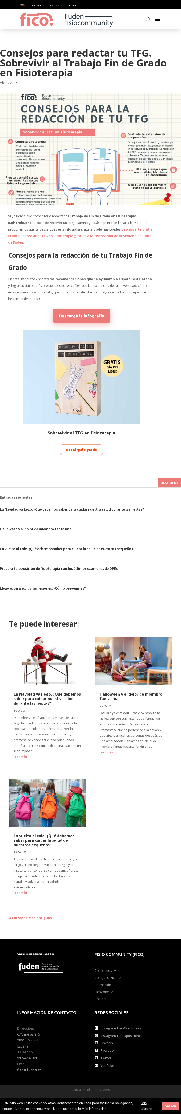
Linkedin (106, 1043)
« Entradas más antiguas (30, 917)
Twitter (105, 1058)
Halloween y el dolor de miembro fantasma (35, 529)
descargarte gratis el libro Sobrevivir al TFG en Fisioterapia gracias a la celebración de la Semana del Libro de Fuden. (80, 236)
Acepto (170, 1106)
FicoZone (102, 992)
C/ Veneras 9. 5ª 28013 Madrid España (29, 1040)
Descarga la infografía (81, 315)
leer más (20, 756)
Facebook (107, 1050)
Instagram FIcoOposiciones (121, 1035)
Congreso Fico (106, 978)
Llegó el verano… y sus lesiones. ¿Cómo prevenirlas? (43, 588)
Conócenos (103, 971)
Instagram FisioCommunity (121, 1028)
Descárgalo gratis (81, 449)
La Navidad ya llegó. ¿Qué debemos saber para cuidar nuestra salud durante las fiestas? (72, 509)
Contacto (102, 999)
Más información (94, 1108)
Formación (103, 985)
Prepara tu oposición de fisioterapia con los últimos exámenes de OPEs (59, 568)
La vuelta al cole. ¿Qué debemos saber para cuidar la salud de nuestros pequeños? (67, 548)
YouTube (107, 1065)
